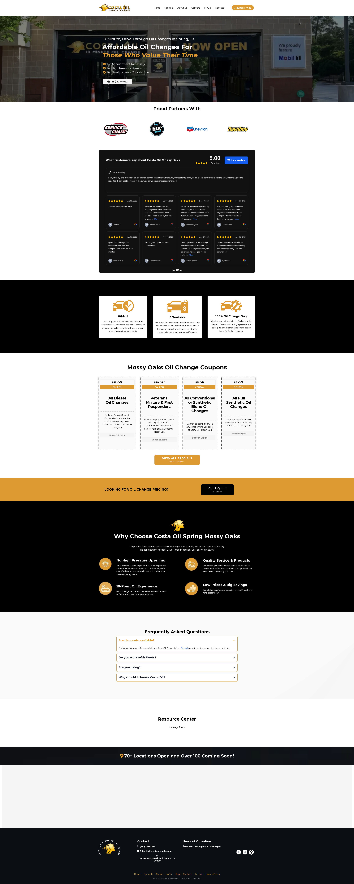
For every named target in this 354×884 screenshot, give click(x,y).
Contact (219, 7)
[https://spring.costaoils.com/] (114, 7)
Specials (168, 7)
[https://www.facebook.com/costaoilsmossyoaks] (239, 852)
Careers (195, 7)
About (159, 874)
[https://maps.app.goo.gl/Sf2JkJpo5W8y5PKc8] (252, 852)
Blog (177, 874)
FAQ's (207, 7)
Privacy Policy (212, 874)
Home (157, 7)
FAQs (169, 874)
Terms (198, 874)
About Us (182, 7)
